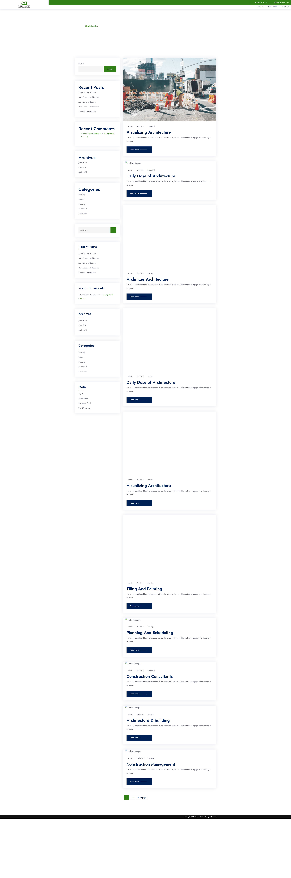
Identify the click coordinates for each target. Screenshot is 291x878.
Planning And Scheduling (150, 632)
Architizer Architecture (87, 102)
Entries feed (83, 398)
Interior (81, 199)
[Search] (113, 230)
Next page (142, 797)
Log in (80, 393)
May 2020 (82, 167)
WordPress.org (84, 408)
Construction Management (151, 764)
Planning (81, 204)
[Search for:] (97, 230)
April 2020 (82, 172)
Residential (82, 208)
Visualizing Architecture (87, 92)
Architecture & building (148, 720)
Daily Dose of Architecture (88, 97)
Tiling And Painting (144, 589)
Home (78, 26)
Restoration (82, 213)
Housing (81, 194)
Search (81, 63)
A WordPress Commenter (91, 133)
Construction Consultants (150, 676)
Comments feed (84, 403)
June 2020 (82, 162)
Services (260, 6)
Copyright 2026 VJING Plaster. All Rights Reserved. (201, 817)
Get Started (272, 6)
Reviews (285, 6)
